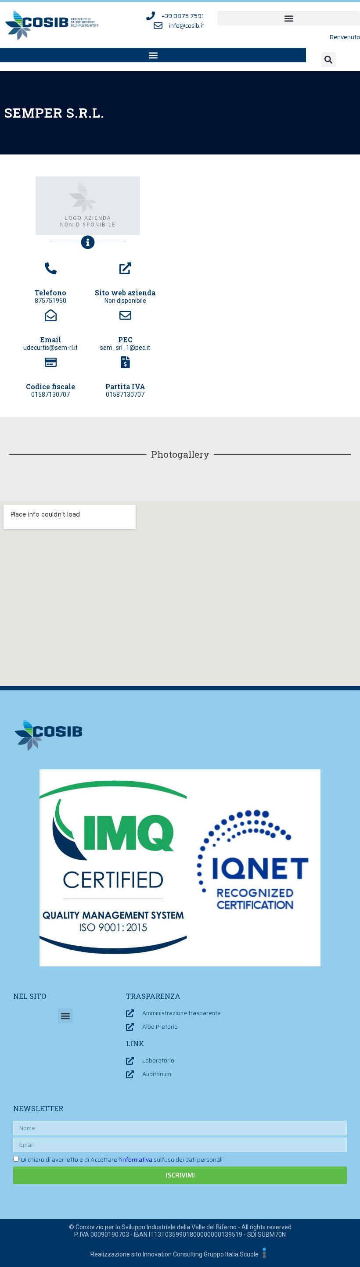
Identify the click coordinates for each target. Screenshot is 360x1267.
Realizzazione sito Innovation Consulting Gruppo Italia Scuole (174, 1254)
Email (50, 339)
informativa (136, 1159)
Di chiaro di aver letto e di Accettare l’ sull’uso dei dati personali (122, 1159)
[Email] (51, 315)
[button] (288, 18)
